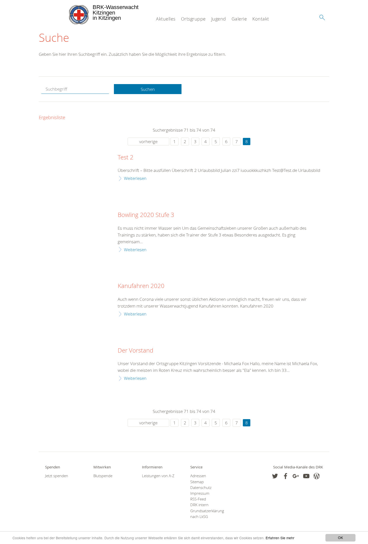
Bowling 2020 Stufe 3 (146, 215)
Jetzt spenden (56, 475)
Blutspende (102, 475)
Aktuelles (165, 19)
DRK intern (199, 504)
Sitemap (197, 481)
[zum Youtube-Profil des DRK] (306, 476)
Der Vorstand (135, 350)
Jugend (218, 19)
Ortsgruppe (193, 19)
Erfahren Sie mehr (280, 537)
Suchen (148, 89)
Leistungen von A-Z (158, 475)
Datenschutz (201, 487)
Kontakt (260, 19)
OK (340, 537)
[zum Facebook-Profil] (275, 476)
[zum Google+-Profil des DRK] (296, 476)
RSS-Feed (198, 499)
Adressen (198, 475)
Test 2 (125, 157)
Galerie (239, 19)
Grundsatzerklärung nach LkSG (207, 513)
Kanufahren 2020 (141, 286)
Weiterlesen (135, 178)
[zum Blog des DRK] (316, 476)
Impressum (199, 493)
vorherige (148, 141)
